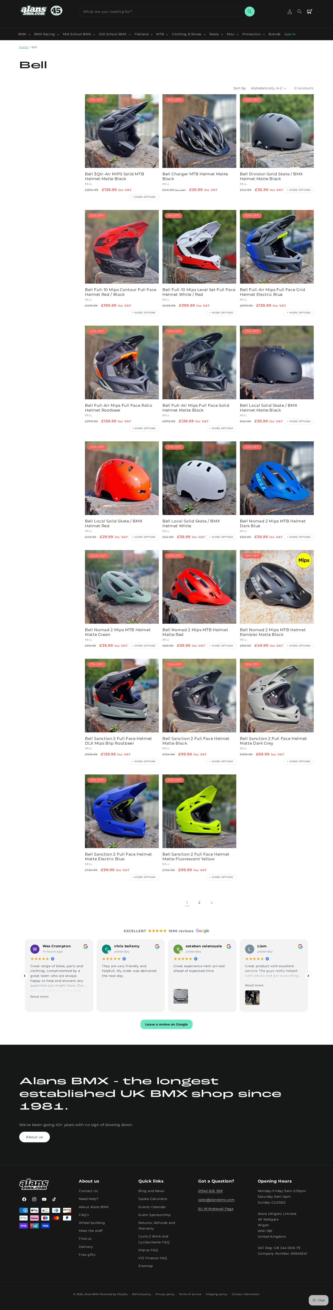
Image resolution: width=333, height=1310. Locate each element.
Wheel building (92, 1223)
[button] (24, 34)
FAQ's (84, 1215)
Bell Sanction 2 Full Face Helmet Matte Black (195, 741)
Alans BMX (91, 1294)
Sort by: (240, 88)
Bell (34, 47)
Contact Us (88, 1191)
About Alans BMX (94, 1207)
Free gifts (87, 1255)
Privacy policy (165, 1294)
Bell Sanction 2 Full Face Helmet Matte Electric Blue (118, 856)
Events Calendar (152, 1207)
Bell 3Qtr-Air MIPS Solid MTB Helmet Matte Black (114, 176)
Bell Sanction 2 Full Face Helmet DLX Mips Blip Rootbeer (118, 741)
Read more (39, 997)
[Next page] (212, 903)
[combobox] (166, 12)
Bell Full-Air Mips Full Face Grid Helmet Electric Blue (272, 292)
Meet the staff (91, 1231)
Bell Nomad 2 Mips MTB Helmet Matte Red (195, 632)
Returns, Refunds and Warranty (156, 1226)
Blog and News (151, 1191)
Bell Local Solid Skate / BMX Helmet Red (113, 523)
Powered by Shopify (114, 1294)
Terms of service (190, 1294)
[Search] (250, 11)
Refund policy (141, 1294)
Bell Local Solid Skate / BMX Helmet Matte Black (268, 407)
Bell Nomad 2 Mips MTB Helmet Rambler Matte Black (273, 632)
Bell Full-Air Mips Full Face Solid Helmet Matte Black (195, 407)
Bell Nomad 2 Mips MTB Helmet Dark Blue (273, 523)
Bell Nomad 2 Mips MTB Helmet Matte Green (118, 632)
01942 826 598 (210, 1191)
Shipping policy (216, 1294)
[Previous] (25, 976)
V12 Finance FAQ (152, 1258)
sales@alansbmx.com (216, 1200)
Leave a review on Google (166, 1025)
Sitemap (145, 1266)
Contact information (246, 1294)
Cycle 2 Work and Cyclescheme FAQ (153, 1239)
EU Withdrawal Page (216, 1209)
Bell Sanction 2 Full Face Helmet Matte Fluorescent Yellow (195, 856)
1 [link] (187, 903)
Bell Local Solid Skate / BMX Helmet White (191, 523)
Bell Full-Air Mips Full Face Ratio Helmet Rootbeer (118, 407)
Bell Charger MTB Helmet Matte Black (195, 176)
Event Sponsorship (154, 1215)
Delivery (86, 1247)
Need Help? (88, 1199)
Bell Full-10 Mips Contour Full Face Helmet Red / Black (121, 292)
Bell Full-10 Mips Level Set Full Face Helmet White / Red (198, 292)
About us (34, 1137)
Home (23, 47)
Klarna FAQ (148, 1250)
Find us (85, 1239)
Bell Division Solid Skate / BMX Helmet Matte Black (271, 176)
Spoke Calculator (153, 1199)
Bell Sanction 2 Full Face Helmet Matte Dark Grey (273, 741)
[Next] (308, 976)
